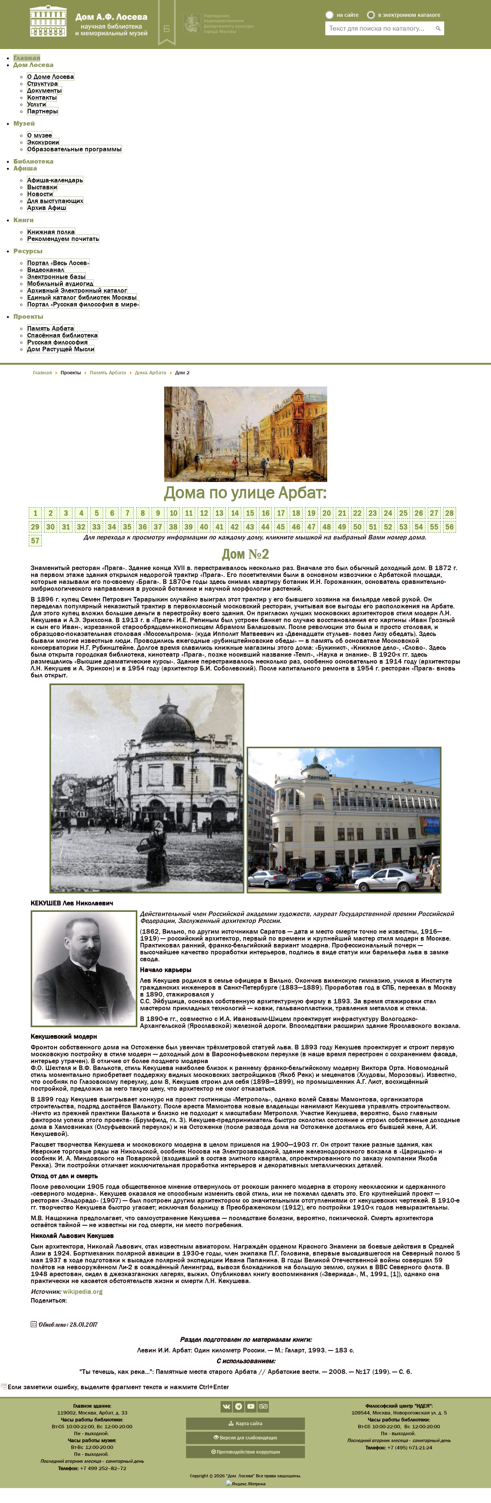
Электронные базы (56, 276)
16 (266, 513)
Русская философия (57, 342)
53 (403, 527)
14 (235, 513)
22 (357, 513)
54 (419, 527)
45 (281, 527)
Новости (40, 194)
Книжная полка (51, 232)
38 (173, 527)
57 (35, 540)
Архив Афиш (46, 207)
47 (311, 527)
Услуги (36, 104)
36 (142, 527)
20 (327, 513)
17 (281, 513)
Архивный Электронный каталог (77, 290)
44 (265, 527)
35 (127, 527)
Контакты (42, 97)
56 (449, 527)
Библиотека (33, 161)
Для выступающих (55, 201)
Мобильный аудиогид (60, 283)
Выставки (42, 187)
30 (50, 527)
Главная (26, 58)
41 (220, 527)
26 (419, 513)
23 (373, 513)
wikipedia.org (82, 1291)
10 (174, 513)
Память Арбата (50, 328)
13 (219, 513)
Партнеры (42, 111)
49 (342, 527)
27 (434, 513)
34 (112, 527)
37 (158, 527)
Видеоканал (45, 270)
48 (327, 527)
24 (388, 513)
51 (373, 527)
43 (250, 527)
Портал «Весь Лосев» (58, 263)
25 (403, 513)
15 (250, 513)
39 (189, 527)
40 (204, 527)
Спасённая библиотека (62, 335)
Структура (42, 83)
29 (35, 527)
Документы (44, 90)
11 (189, 513)
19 (311, 513)
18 (296, 513)
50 (357, 527)
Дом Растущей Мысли (60, 349)
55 (434, 527)
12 (204, 513)
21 (342, 513)
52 (388, 527)
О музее (39, 135)
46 (296, 527)
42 (235, 527)
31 (66, 527)
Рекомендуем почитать (63, 239)
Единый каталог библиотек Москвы (82, 297)
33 (96, 527)
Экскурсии (43, 142)
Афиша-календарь (55, 180)
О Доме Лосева (50, 76)
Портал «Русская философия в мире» (83, 304)
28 (449, 513)
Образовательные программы (74, 149)
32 (81, 527)
